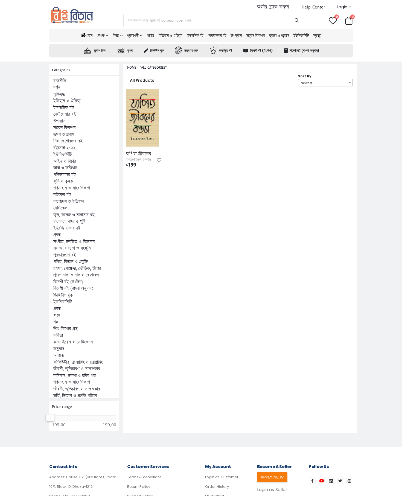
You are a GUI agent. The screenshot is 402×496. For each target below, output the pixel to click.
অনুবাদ (58, 349)
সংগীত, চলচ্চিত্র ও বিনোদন (74, 241)
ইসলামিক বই (195, 35)
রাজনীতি (59, 81)
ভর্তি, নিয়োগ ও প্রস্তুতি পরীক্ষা (75, 395)
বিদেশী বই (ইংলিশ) (261, 50)
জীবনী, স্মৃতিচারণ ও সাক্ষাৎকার (76, 369)
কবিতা (58, 335)
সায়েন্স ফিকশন (255, 35)
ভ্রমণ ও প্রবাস (279, 35)
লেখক (100, 35)
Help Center (313, 7)
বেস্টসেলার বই (217, 35)
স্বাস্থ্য (317, 35)
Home (131, 67)
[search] (296, 20)
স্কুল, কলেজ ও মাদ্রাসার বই (74, 215)
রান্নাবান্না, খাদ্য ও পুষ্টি (69, 221)
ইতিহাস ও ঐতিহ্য (170, 35)
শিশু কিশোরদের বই (68, 141)
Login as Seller (272, 489)
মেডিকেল (60, 208)
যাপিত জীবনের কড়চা (142, 153)
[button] (349, 20)
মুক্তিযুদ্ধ (59, 94)
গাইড (150, 35)
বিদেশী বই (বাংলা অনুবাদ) (304, 50)
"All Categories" (153, 67)
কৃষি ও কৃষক (63, 181)
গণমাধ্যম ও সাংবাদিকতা (71, 188)
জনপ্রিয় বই (225, 50)
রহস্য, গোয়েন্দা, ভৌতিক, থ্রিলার (77, 268)
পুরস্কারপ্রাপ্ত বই (64, 255)
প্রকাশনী (132, 35)
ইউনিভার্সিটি (301, 35)
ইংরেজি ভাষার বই (66, 228)
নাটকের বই (62, 194)
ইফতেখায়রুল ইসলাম (138, 159)
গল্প (55, 322)
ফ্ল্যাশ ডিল (100, 50)
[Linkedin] (331, 481)
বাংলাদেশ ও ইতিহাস (68, 201)
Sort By (304, 76)
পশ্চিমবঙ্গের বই (64, 174)
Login (342, 7)
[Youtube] (322, 481)
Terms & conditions (144, 477)
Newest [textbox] (306, 83)
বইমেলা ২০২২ (64, 148)
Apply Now (272, 477)
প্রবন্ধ (57, 235)
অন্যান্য (58, 355)
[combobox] (325, 82)
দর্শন (56, 87)
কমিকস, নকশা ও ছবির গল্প (74, 375)
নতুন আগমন (191, 50)
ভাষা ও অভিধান (65, 168)
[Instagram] (349, 481)
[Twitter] (340, 481)
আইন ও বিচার (64, 161)
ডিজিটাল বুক (157, 50)
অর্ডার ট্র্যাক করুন (273, 7)
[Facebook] (313, 481)
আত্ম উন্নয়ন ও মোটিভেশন (73, 342)
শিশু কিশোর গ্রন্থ (65, 328)
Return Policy (138, 486)
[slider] (50, 417)
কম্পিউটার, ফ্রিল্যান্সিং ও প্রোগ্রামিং (78, 362)
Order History (217, 486)
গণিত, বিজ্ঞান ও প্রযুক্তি (70, 261)
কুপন (130, 50)
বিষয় (116, 35)
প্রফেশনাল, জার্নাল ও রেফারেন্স (76, 275)
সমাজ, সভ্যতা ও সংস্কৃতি (72, 248)
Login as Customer (221, 477)
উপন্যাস (236, 35)
